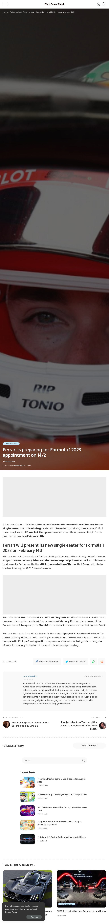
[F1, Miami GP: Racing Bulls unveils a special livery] (27, 839)
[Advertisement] (54, 497)
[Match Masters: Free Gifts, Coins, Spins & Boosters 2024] (27, 810)
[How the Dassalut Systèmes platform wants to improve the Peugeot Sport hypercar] (27, 889)
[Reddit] (101, 661)
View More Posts (92, 676)
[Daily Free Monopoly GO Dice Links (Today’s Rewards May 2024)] (27, 825)
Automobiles (11, 444)
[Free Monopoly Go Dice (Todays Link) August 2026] (27, 796)
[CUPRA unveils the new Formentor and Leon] (81, 889)
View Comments (89, 745)
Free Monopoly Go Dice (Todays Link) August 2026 (62, 794)
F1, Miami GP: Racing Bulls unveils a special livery (61, 837)
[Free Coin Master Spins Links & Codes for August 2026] (27, 782)
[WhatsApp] (93, 661)
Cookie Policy (11, 912)
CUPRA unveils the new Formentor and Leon (81, 911)
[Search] (103, 4)
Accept (34, 917)
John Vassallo (9, 461)
